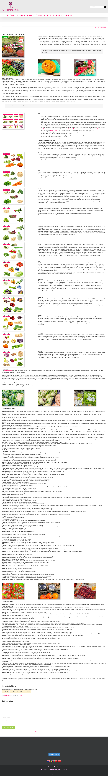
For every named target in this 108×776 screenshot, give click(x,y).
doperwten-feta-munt (73, 128)
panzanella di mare (96, 128)
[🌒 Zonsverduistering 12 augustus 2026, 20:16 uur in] (96, 746)
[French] (53, 760)
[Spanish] (57, 760)
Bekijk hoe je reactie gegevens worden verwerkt (36, 731)
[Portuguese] (58, 760)
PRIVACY (65, 770)
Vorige (97, 27)
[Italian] (55, 760)
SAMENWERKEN (53, 770)
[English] (49, 760)
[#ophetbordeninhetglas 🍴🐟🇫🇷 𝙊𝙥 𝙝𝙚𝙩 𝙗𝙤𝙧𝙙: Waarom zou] (12, 746)
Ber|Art (54, 774)
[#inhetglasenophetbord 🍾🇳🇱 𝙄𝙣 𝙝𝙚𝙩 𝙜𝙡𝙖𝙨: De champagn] (75, 746)
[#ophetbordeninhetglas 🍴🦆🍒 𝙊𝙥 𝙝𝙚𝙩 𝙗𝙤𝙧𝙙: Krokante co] (54, 746)
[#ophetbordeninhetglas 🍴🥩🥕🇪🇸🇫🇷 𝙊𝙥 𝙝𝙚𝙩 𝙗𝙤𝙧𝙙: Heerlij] (33, 746)
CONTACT (60, 770)
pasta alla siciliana (54, 130)
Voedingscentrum (8, 370)
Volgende (103, 27)
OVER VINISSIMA (45, 770)
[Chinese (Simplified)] (60, 760)
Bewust (21, 695)
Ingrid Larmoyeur (7, 695)
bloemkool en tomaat (48, 128)
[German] (51, 760)
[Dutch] (48, 760)
